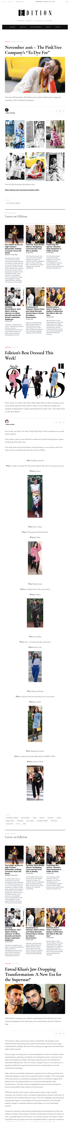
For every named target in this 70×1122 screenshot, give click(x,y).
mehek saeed (10, 820)
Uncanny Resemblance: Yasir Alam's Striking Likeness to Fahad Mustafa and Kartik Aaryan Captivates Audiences (13, 313)
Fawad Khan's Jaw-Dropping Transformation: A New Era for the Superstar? (33, 974)
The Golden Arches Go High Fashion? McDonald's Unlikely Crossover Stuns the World (14, 248)
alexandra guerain (12, 817)
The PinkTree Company (13, 203)
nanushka (20, 820)
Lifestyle (23, 27)
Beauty (48, 27)
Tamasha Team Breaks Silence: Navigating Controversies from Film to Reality (35, 247)
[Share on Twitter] (60, 111)
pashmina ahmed (42, 820)
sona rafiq (9, 823)
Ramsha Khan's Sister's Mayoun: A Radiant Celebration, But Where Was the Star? (54, 311)
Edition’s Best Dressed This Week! (29, 355)
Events (57, 27)
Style (18, 823)
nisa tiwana (30, 820)
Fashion (12, 27)
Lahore (59, 817)
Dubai (34, 817)
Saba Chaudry (10, 113)
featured (50, 817)
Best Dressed (25, 817)
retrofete (54, 820)
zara (24, 823)
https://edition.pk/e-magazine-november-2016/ (22, 190)
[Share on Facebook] (56, 111)
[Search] (67, 1)
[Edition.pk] (35, 13)
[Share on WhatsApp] (63, 111)
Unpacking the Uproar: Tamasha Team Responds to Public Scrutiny (53, 247)
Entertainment (36, 27)
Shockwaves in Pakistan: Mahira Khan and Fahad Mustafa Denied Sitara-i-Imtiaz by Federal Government (35, 312)
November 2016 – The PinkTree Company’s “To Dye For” (33, 49)
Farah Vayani (10, 424)
